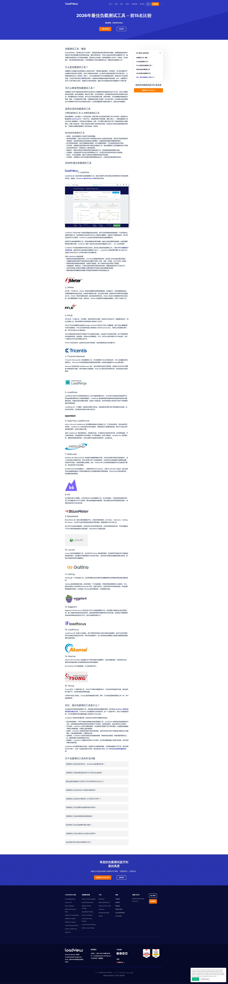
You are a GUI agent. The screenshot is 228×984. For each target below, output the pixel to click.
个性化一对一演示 (106, 749)
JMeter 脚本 (92, 178)
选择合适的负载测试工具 (143, 69)
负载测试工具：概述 (141, 57)
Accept (195, 979)
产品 (110, 4)
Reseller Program (70, 922)
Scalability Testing (87, 911)
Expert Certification (71, 929)
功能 (116, 4)
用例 (127, 4)
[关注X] (121, 953)
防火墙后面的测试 (120, 912)
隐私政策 (105, 975)
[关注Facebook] (118, 953)
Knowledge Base (70, 899)
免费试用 (153, 901)
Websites (101, 899)
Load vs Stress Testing (88, 924)
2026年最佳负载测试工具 (143, 73)
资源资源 (134, 4)
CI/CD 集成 (118, 916)
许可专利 (116, 975)
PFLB (67, 319)
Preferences (205, 979)
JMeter (101, 916)
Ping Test (135, 901)
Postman (101, 909)
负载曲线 (117, 899)
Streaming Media (104, 912)
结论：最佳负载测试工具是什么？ (145, 77)
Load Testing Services (71, 925)
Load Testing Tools (87, 902)
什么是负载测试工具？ (142, 61)
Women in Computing (72, 915)
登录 (142, 4)
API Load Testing (87, 915)
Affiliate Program (70, 918)
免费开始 (155, 4)
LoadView (74, 119)
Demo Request (69, 906)
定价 (121, 4)
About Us (68, 932)
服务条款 (111, 975)
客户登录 (153, 895)
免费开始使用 (105, 29)
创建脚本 (117, 902)
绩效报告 (117, 906)
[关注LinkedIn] (123, 953)
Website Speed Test (138, 898)
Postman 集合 (81, 178)
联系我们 (101, 958)
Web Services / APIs (105, 906)
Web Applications (104, 902)
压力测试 (82, 78)
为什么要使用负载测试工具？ (144, 65)
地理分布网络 (118, 909)
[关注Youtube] (126, 953)
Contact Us (68, 902)
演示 (148, 4)
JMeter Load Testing (88, 928)
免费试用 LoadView (148, 90)
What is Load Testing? (88, 899)
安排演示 (121, 29)
